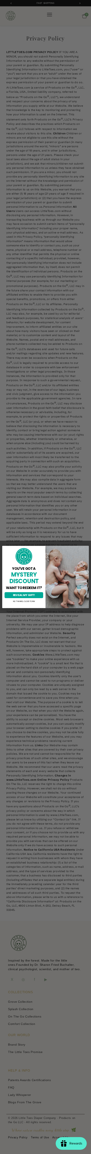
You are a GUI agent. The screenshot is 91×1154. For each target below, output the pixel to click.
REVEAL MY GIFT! (24, 595)
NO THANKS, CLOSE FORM (24, 601)
